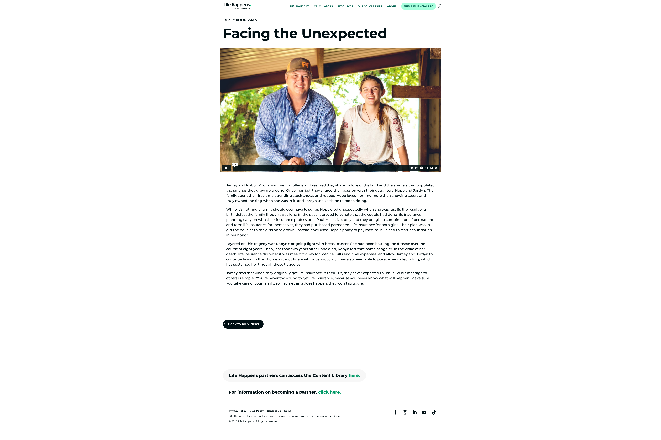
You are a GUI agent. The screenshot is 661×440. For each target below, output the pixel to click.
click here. (329, 392)
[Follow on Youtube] (424, 412)
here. (354, 375)
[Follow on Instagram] (405, 412)
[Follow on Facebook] (395, 412)
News (287, 410)
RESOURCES (345, 6)
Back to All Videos (243, 324)
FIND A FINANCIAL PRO (418, 6)
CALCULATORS (323, 6)
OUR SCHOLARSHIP (370, 6)
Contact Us (274, 410)
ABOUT (391, 6)
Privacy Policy (237, 410)
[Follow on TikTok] (434, 412)
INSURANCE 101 (299, 6)
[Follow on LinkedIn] (415, 412)
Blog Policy (257, 410)
